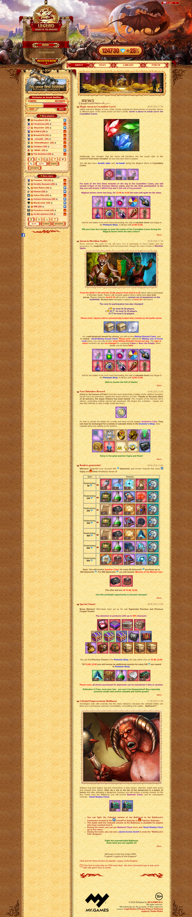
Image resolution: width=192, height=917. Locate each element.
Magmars (35, 168)
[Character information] (50, 120)
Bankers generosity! (90, 465)
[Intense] (29, 191)
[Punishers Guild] (29, 210)
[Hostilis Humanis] (29, 143)
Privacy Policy (145, 909)
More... (160, 235)
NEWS (102, 65)
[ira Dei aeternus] (29, 214)
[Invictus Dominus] (29, 199)
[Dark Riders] (29, 188)
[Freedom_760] (29, 124)
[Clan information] (53, 180)
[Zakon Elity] (29, 195)
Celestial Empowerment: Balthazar (98, 701)
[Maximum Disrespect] (29, 128)
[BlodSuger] (29, 150)
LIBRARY (128, 65)
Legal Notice (130, 909)
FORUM (156, 65)
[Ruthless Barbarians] (29, 154)
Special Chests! (87, 604)
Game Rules (157, 911)
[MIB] (29, 206)
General (41, 163)
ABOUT (79, 65)
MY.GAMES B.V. (155, 902)
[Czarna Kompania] (29, 146)
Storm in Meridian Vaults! (93, 241)
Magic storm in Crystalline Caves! (98, 106)
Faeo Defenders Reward (92, 391)
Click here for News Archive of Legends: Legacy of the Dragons (109, 861)
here (130, 345)
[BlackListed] (29, 120)
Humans (53, 163)
